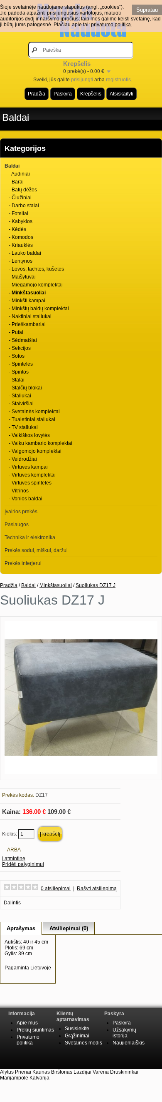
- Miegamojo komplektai (36, 285)
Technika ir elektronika (30, 537)
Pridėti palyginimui (23, 864)
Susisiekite (77, 1029)
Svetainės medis (83, 1043)
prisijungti (82, 80)
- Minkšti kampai (27, 301)
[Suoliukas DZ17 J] (81, 773)
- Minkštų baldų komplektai (39, 308)
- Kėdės (17, 229)
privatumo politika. (111, 25)
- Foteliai (18, 213)
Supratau (147, 10)
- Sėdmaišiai (23, 340)
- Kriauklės (21, 245)
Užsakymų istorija (124, 1033)
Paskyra (63, 94)
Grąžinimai (77, 1036)
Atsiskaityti (121, 94)
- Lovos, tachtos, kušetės (36, 269)
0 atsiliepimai (56, 888)
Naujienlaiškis (129, 1043)
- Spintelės (21, 364)
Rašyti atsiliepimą (97, 888)
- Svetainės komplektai (34, 411)
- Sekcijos (20, 348)
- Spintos (19, 372)
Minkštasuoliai (55, 585)
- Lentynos (20, 261)
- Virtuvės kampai (28, 467)
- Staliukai (20, 396)
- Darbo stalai (24, 205)
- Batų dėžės (23, 190)
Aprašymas (21, 928)
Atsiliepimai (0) (68, 928)
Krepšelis (90, 94)
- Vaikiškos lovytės (29, 435)
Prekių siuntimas (35, 1030)
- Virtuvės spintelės (30, 483)
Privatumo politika (28, 1040)
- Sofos (17, 356)
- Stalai (17, 380)
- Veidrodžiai (23, 459)
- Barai (16, 182)
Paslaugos (17, 524)
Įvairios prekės (21, 512)
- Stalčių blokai (25, 388)
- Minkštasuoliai (27, 293)
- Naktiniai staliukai (30, 316)
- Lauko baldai (25, 253)
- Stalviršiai (21, 404)
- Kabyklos (20, 221)
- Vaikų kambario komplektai (40, 443)
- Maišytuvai (22, 277)
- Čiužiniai (20, 198)
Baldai (15, 117)
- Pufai (16, 332)
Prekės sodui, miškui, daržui (36, 550)
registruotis (118, 80)
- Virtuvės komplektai (32, 475)
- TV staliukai (23, 427)
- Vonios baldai (25, 499)
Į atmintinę (13, 858)
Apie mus (27, 1023)
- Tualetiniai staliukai (32, 419)
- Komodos (21, 237)
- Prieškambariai (27, 324)
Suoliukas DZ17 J (95, 585)
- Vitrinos (19, 491)
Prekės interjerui (23, 563)
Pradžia (36, 94)
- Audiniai (19, 174)
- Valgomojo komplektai (35, 451)
